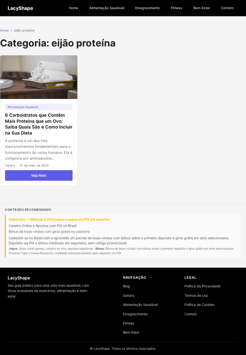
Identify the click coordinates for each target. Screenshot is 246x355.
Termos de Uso (196, 295)
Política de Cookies (199, 305)
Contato (227, 8)
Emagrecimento (147, 8)
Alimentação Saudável (106, 8)
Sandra (10, 165)
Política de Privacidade (202, 286)
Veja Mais (39, 175)
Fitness (176, 8)
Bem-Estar (201, 8)
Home (73, 8)
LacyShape (20, 8)
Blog (126, 286)
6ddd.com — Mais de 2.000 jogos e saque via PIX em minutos (59, 219)
